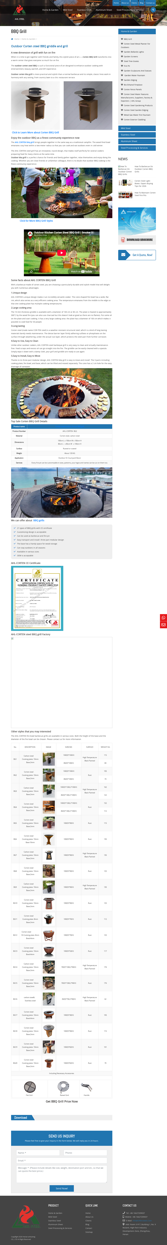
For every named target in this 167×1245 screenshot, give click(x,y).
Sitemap (89, 1232)
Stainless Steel (84, 9)
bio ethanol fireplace (133, 84)
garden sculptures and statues (137, 70)
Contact (88, 1228)
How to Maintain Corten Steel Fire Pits (145, 194)
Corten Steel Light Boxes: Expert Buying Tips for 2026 (144, 183)
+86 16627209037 (137, 1213)
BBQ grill (128, 39)
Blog (141, 3)
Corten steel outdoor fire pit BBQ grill (69, 426)
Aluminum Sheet (104, 9)
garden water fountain (134, 75)
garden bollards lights (134, 52)
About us (125, 3)
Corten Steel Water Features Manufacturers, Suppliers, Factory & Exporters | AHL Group (136, 97)
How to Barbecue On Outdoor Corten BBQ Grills (144, 169)
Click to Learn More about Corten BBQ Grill (35, 132)
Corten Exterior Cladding (134, 119)
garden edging (130, 80)
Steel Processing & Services (130, 9)
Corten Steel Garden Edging (136, 110)
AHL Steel (19, 19)
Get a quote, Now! (142, 255)
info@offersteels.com (142, 1220)
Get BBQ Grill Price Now (62, 1101)
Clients (134, 3)
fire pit (127, 66)
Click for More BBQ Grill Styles (36, 220)
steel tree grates (131, 61)
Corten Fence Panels (133, 89)
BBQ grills (38, 520)
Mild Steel (68, 9)
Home (116, 3)
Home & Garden (50, 9)
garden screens (131, 56)
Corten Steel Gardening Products (138, 105)
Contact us (150, 3)
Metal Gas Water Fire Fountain (137, 115)
